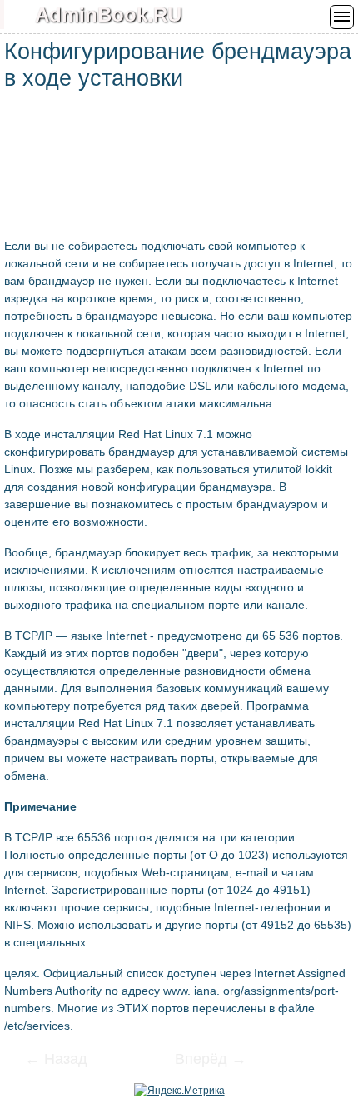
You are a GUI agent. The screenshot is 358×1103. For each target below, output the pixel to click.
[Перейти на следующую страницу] (199, 1060)
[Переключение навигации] (342, 17)
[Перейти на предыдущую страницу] (66, 1060)
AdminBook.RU (108, 14)
